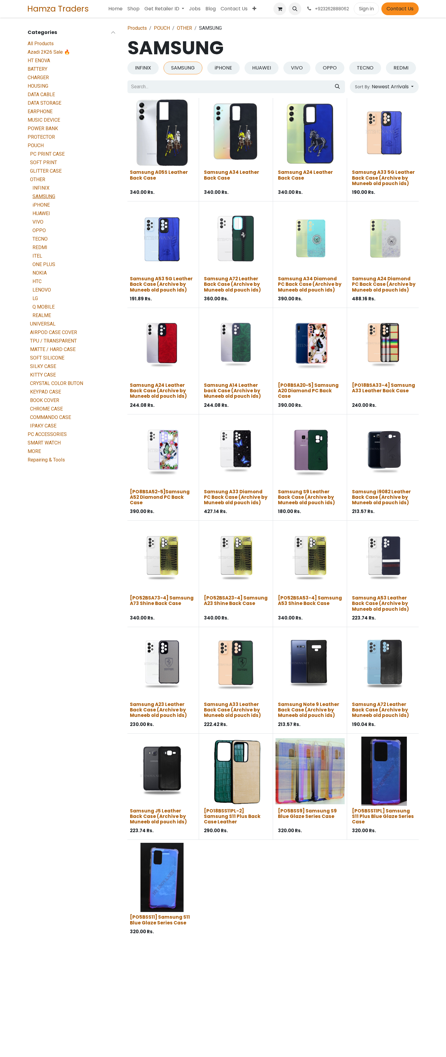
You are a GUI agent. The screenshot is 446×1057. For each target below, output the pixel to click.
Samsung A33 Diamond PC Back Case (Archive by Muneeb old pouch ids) (236, 497)
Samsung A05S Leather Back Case (159, 175)
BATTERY (37, 69)
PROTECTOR (41, 137)
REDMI (39, 247)
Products (137, 28)
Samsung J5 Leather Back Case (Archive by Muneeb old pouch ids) (158, 816)
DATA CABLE (41, 94)
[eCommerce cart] (279, 8)
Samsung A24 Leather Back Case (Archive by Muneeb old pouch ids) (158, 390)
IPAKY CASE (43, 426)
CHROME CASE (46, 409)
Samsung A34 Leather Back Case (231, 175)
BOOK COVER (44, 400)
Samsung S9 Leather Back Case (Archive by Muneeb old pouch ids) (306, 497)
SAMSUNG (43, 196)
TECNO (40, 239)
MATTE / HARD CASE (53, 349)
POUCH (36, 145)
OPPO (39, 230)
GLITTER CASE (46, 171)
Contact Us (400, 8)
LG (35, 298)
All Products (41, 43)
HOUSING (38, 86)
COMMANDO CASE (50, 417)
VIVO (37, 222)
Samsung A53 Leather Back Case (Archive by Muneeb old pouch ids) (380, 603)
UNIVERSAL (43, 324)
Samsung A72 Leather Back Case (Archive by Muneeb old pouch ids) (232, 284)
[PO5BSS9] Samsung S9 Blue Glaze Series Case (307, 813)
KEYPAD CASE (45, 392)
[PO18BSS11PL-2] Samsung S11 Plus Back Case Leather (232, 816)
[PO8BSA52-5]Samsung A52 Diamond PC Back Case (160, 497)
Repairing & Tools (46, 460)
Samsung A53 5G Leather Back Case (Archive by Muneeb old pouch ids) (161, 284)
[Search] (337, 86)
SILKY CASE (43, 366)
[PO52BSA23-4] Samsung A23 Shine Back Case (236, 600)
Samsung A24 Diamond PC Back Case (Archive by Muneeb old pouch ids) (384, 284)
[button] (295, 8)
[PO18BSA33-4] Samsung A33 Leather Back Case (383, 388)
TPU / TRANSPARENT (53, 341)
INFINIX (40, 188)
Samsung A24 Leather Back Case (305, 175)
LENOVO (41, 290)
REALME (41, 315)
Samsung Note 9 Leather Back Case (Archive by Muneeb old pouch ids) (308, 709)
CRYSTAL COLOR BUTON (56, 383)
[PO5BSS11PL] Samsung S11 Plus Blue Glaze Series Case (383, 816)
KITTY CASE (43, 375)
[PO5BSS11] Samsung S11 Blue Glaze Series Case (160, 920)
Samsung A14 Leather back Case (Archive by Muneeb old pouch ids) (232, 390)
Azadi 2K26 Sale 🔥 (49, 52)
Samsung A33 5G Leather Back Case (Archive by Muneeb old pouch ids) (383, 177)
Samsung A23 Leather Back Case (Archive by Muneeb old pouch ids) (158, 709)
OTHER (37, 179)
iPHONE (41, 205)
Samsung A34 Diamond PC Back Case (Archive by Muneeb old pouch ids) (310, 284)
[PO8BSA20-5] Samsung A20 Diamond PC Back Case (308, 390)
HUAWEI (41, 213)
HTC (37, 281)
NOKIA (39, 273)
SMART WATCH (44, 443)
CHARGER (38, 77)
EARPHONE (40, 111)
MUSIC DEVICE (44, 120)
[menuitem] (115, 9)
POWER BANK (43, 128)
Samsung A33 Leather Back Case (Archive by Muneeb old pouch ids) (232, 709)
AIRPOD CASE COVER (53, 332)
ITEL (37, 256)
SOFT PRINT (43, 162)
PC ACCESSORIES (47, 434)
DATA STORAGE (44, 103)
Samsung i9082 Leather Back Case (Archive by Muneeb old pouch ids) (381, 497)
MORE (34, 451)
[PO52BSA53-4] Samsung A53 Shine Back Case (310, 600)
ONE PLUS (43, 264)
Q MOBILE (43, 307)
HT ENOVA (39, 60)
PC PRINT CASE (47, 154)
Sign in (366, 8)
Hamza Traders (58, 8)
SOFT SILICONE (47, 358)
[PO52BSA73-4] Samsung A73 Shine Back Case (162, 600)
